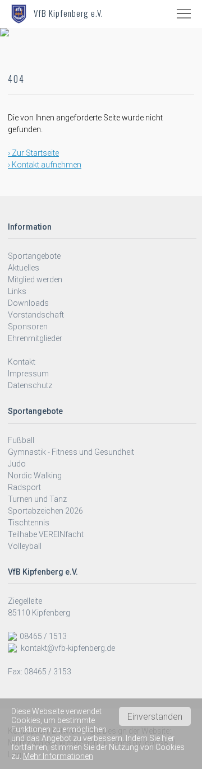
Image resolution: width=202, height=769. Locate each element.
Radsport (24, 487)
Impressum (28, 373)
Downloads (28, 303)
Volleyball (25, 546)
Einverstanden (154, 716)
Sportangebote (34, 255)
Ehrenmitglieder (35, 338)
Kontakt (21, 361)
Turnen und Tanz (37, 499)
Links (17, 291)
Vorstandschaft (36, 314)
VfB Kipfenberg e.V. (68, 13)
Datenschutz (30, 385)
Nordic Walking (35, 475)
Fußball (21, 440)
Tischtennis (28, 522)
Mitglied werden (35, 279)
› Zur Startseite (33, 152)
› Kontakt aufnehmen (44, 164)
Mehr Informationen (58, 756)
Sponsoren (28, 326)
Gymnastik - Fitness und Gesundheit (71, 452)
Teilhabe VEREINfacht (46, 534)
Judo (17, 463)
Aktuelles (23, 267)
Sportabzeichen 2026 (45, 510)
